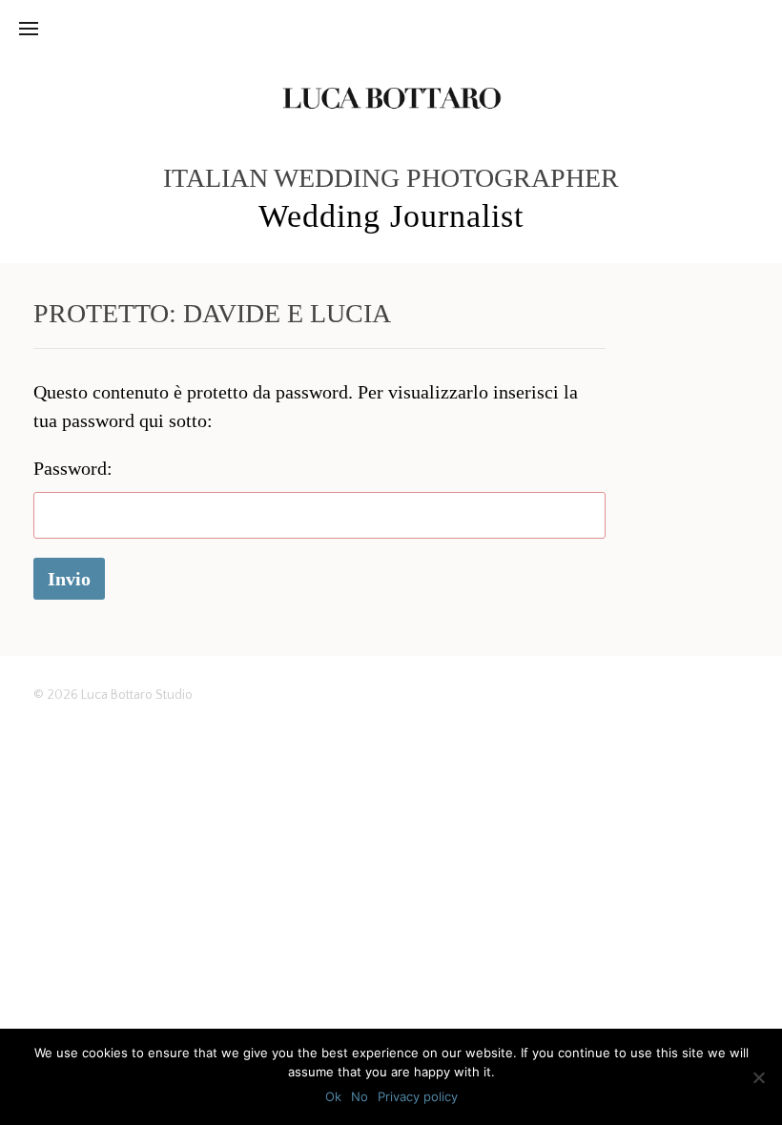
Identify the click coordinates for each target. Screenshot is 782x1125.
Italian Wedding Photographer (391, 178)
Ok (333, 1096)
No (359, 1096)
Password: (73, 468)
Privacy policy (418, 1096)
